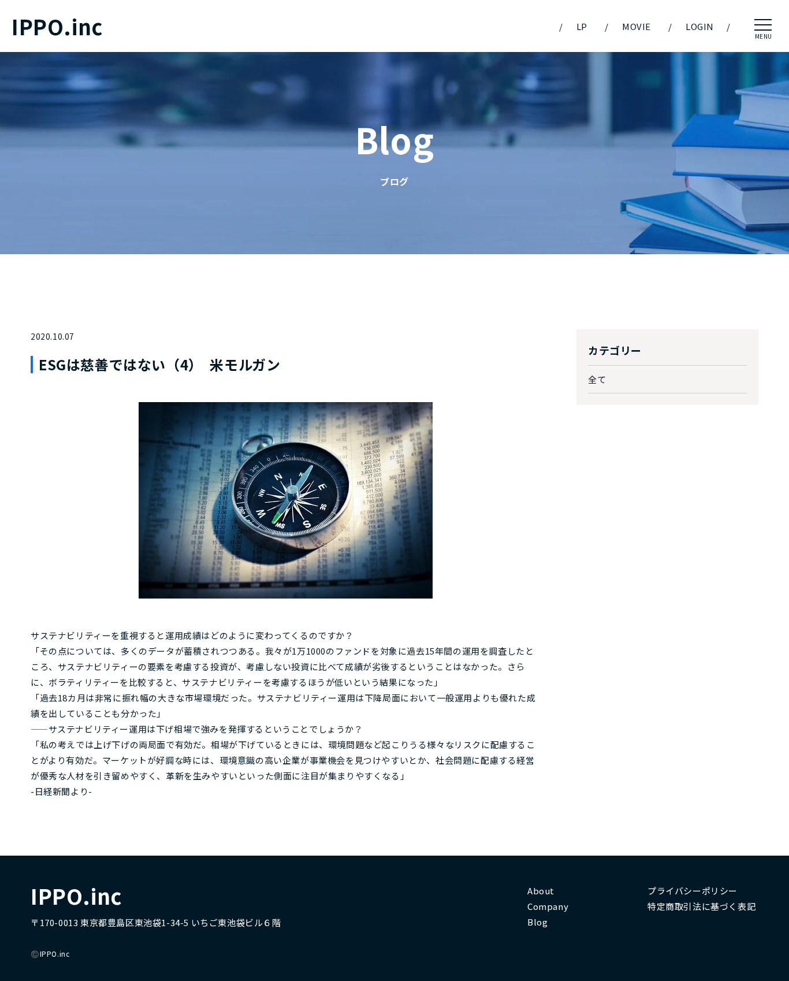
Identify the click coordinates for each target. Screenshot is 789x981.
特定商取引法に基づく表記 (701, 906)
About (540, 891)
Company (547, 906)
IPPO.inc (57, 26)
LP (581, 26)
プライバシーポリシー (692, 891)
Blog (537, 922)
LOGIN (700, 26)
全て (597, 379)
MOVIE (636, 26)
